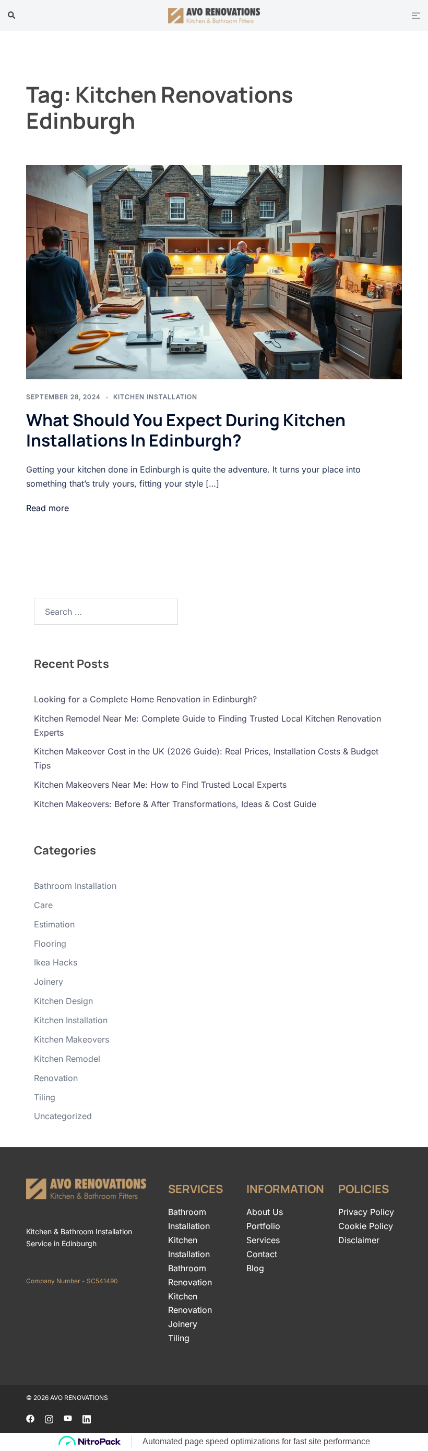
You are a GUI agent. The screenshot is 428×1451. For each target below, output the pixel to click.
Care (43, 905)
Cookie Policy (365, 1226)
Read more (47, 508)
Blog (255, 1268)
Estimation (54, 924)
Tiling (44, 1097)
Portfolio (263, 1226)
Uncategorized (63, 1116)
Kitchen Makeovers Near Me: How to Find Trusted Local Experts (160, 784)
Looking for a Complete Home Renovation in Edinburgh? (145, 699)
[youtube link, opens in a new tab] (68, 1417)
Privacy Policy (366, 1212)
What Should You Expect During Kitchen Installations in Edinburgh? (186, 429)
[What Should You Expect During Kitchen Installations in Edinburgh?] (214, 272)
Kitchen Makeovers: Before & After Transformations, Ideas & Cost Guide (175, 804)
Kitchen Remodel (67, 1058)
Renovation (56, 1078)
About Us (264, 1212)
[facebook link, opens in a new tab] (30, 1417)
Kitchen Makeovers (71, 1039)
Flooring (50, 943)
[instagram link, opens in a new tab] (49, 1417)
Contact (261, 1254)
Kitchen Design (63, 1001)
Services (263, 1240)
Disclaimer (358, 1240)
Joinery (48, 981)
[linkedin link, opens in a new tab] (86, 1417)
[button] (12, 15)
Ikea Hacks (55, 962)
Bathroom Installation (75, 885)
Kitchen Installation (155, 397)
